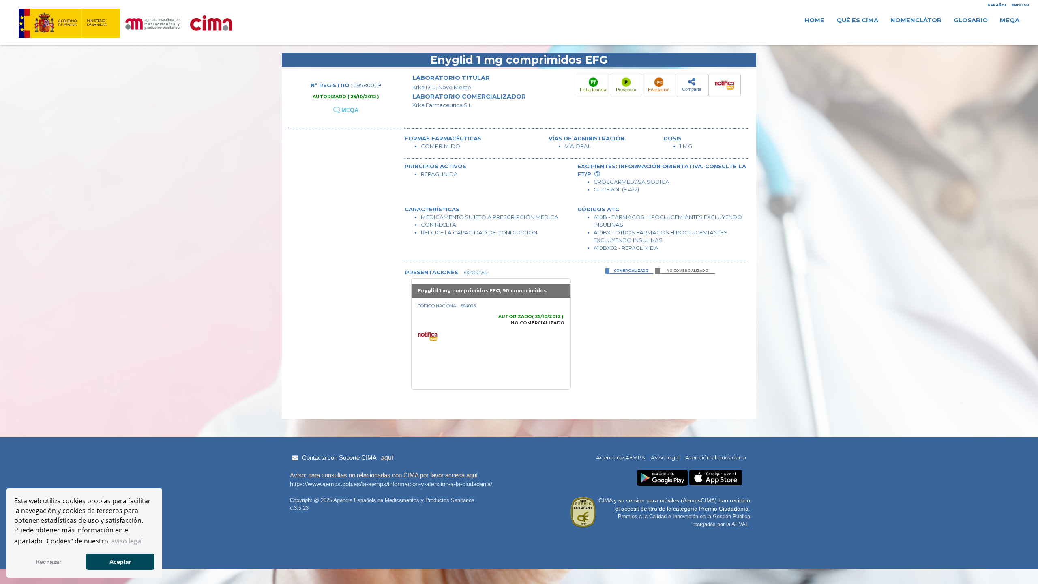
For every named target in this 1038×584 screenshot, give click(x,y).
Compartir (691, 89)
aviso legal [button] (127, 541)
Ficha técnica (593, 89)
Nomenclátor (915, 20)
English (1020, 5)
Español (997, 5)
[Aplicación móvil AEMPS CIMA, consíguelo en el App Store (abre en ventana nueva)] (715, 478)
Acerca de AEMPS (620, 457)
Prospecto (626, 89)
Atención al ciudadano (715, 457)
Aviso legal (665, 457)
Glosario (971, 20)
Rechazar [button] (48, 561)
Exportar (475, 272)
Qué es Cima (857, 20)
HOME (814, 20)
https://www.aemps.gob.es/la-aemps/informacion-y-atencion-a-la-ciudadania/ (391, 484)
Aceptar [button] (120, 561)
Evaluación (658, 89)
